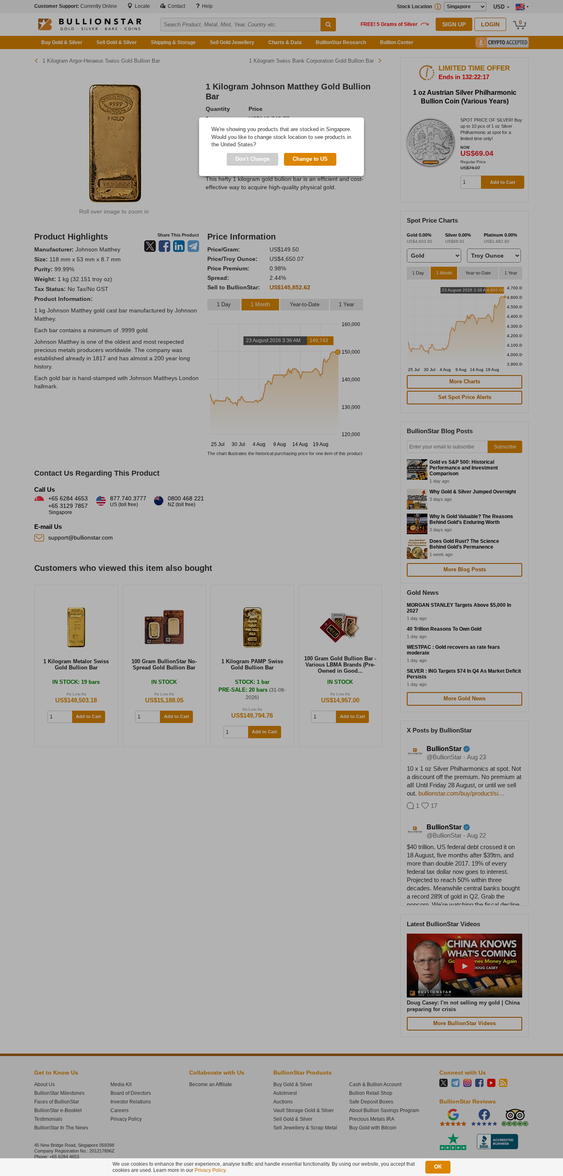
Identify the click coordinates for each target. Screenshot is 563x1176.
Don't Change (252, 159)
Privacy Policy (210, 1170)
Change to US (310, 159)
